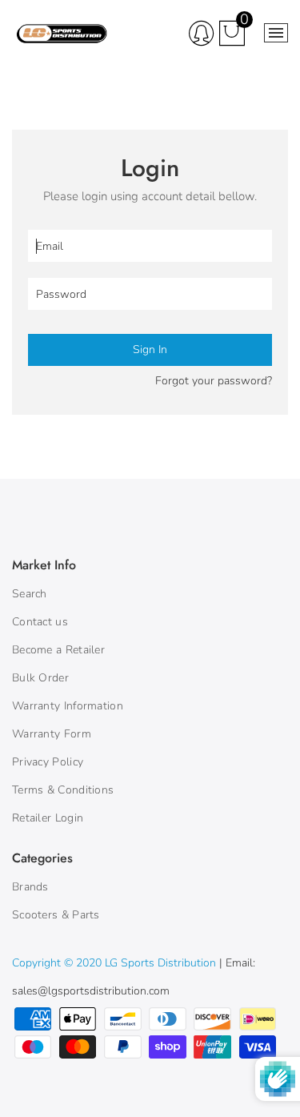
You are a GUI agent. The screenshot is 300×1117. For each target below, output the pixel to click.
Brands (30, 886)
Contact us (40, 621)
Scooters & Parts (56, 914)
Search (29, 593)
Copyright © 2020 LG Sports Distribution (115, 962)
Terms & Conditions (63, 790)
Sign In (150, 349)
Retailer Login (47, 818)
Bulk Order (40, 677)
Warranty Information (67, 705)
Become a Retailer (58, 649)
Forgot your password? (213, 380)
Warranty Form (51, 733)
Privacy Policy (47, 761)
